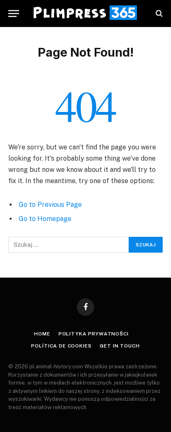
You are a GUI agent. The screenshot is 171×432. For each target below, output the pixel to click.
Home (42, 334)
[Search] (158, 13)
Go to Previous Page (50, 205)
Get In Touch (119, 346)
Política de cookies (61, 346)
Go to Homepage (45, 219)
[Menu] (13, 13)
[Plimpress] (85, 13)
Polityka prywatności (94, 334)
